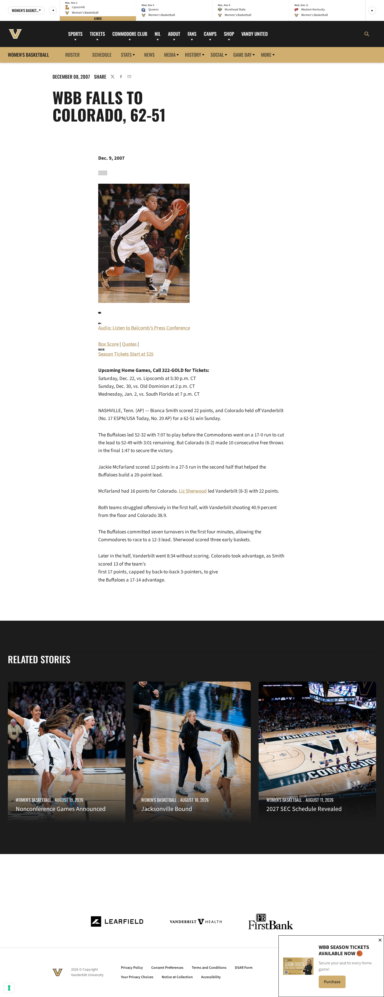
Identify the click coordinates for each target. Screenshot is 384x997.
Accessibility (211, 977)
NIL (158, 33)
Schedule (102, 54)
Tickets (97, 33)
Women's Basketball (33, 800)
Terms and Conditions (209, 967)
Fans (192, 33)
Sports (75, 33)
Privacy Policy (132, 967)
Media (170, 54)
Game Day (242, 54)
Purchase (335, 983)
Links (98, 18)
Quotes (129, 344)
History (193, 54)
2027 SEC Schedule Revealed (304, 809)
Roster (72, 54)
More (266, 54)
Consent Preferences (167, 967)
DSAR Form (244, 967)
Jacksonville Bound (166, 809)
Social (217, 54)
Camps (210, 33)
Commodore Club (129, 33)
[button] (53, 10)
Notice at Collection (177, 977)
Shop (229, 33)
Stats (126, 54)
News (149, 54)
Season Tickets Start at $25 (125, 354)
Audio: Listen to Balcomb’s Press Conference (144, 328)
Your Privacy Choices (137, 977)
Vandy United (254, 33)
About (174, 33)
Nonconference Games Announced (61, 809)
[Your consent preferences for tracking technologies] (9, 988)
